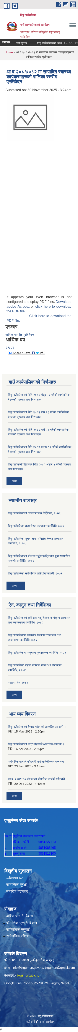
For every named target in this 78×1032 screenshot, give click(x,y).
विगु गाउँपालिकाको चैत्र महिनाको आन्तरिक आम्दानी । (36, 744)
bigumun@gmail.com (60, 967)
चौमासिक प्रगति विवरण (21, 923)
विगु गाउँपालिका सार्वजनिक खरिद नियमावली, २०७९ (35, 573)
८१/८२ (9, 347)
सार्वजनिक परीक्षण (17, 936)
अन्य (14, 481)
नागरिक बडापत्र (17, 891)
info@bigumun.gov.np (28, 967)
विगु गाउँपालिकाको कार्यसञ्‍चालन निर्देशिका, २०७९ (34, 513)
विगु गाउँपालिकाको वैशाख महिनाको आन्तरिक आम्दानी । (37, 726)
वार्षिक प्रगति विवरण (19, 916)
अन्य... (15, 585)
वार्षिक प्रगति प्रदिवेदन (19, 334)
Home (9, 52)
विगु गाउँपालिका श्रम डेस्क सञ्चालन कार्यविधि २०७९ (36, 526)
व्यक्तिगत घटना (16, 878)
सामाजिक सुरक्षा (16, 885)
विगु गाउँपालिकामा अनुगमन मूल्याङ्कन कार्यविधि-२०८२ (37, 652)
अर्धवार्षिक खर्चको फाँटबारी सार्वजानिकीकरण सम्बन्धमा (36, 761)
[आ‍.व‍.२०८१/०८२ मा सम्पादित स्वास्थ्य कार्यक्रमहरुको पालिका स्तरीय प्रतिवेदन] (30, 117)
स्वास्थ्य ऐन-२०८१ (18, 682)
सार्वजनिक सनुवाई (18, 930)
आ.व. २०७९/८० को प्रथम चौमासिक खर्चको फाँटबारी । (38, 779)
